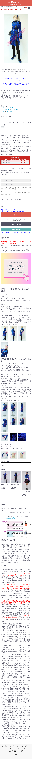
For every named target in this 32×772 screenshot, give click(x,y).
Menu (29, 7)
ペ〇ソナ (9, 111)
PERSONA (15, 109)
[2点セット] (18, 157)
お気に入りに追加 (16, 224)
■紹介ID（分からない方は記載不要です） (13, 199)
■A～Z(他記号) (5, 109)
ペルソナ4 (10, 108)
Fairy (16, 754)
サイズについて (6, 746)
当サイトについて (11, 748)
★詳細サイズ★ (10, 518)
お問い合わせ (16, 229)
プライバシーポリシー (23, 746)
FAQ (14, 746)
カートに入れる (16, 214)
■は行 (2, 108)
